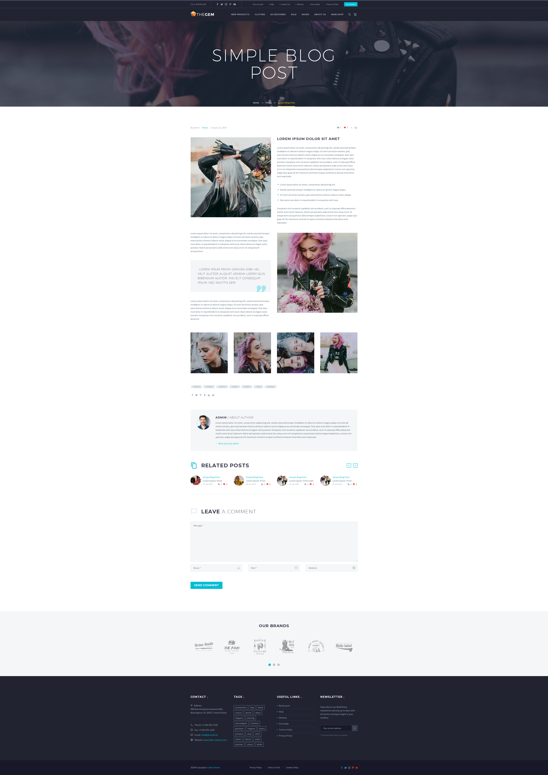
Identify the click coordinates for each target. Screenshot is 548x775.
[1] (269, 665)
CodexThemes (213, 767)
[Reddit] (213, 395)
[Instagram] (226, 4)
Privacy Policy (285, 735)
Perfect (247, 387)
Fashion (222, 387)
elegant (239, 717)
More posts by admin (228, 443)
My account (258, 4)
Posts (205, 127)
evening (250, 717)
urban (250, 744)
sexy (249, 733)
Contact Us (285, 4)
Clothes (260, 14)
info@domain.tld (209, 734)
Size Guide (315, 4)
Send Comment (206, 585)
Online (234, 387)
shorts (248, 739)
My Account (284, 705)
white (259, 744)
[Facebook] (217, 4)
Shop (259, 387)
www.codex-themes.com (215, 739)
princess (239, 733)
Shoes (305, 14)
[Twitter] (222, 4)
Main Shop (337, 14)
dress (258, 712)
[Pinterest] (230, 4)
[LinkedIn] (209, 395)
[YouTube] (234, 4)
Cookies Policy (292, 768)
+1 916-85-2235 (200, 4)
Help (272, 4)
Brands (197, 387)
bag (252, 707)
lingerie (251, 728)
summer (239, 744)
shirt (257, 733)
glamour (239, 728)
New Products (240, 14)
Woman (271, 387)
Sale (293, 14)
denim (248, 712)
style (257, 739)
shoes (238, 739)
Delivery (300, 4)
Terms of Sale (332, 4)
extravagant (241, 723)
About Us (320, 14)
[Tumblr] (205, 395)
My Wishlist (350, 4)
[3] (278, 665)
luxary (262, 728)
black (260, 707)
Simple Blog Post (211, 477)
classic (238, 712)
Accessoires (278, 14)
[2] (274, 665)
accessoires (240, 707)
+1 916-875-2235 (210, 724)
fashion (254, 723)
